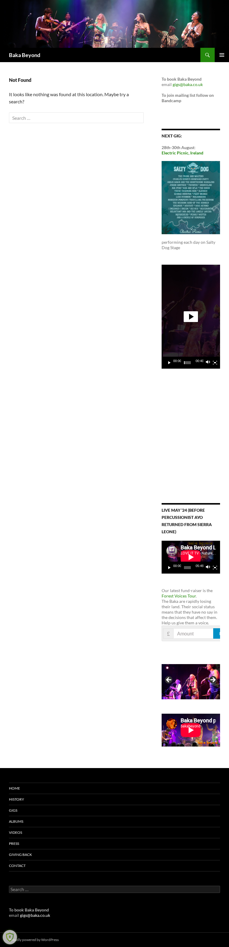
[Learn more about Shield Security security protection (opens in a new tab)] (10, 937)
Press (14, 843)
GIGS (13, 810)
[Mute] (208, 363)
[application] (191, 317)
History (16, 799)
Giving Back (20, 854)
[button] (191, 316)
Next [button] (212, 680)
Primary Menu (222, 55)
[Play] (169, 363)
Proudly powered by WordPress (34, 939)
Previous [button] (169, 680)
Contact (17, 865)
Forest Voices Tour (179, 595)
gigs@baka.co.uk (188, 84)
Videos (15, 832)
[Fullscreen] (215, 363)
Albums (16, 821)
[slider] (187, 362)
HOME (14, 788)
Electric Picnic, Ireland (182, 152)
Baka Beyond (24, 55)
